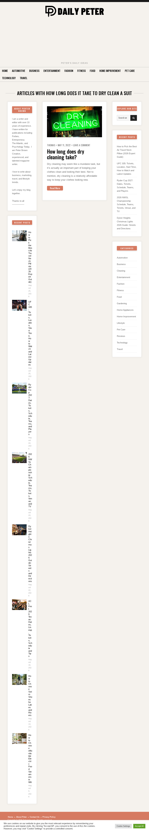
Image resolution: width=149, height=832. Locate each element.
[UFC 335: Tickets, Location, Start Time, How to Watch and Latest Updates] (19, 305)
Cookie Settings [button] (123, 826)
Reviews (121, 336)
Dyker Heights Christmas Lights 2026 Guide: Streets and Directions (30, 553)
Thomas (51, 145)
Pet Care (130, 71)
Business (34, 71)
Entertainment (52, 71)
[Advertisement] (74, 40)
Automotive (18, 71)
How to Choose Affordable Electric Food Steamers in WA (30, 758)
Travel (23, 78)
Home (5, 71)
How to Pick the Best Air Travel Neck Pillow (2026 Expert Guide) (30, 257)
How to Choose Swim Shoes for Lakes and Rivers (30, 695)
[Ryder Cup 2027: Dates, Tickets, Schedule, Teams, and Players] (19, 388)
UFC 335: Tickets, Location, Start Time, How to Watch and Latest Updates (30, 333)
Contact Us (34, 817)
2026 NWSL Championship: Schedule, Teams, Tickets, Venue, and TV (30, 480)
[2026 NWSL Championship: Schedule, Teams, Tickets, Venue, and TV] (19, 457)
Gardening (122, 303)
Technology (9, 78)
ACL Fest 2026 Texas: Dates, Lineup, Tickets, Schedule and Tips (30, 628)
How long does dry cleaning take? (65, 154)
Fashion (68, 71)
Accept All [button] (139, 826)
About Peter (21, 817)
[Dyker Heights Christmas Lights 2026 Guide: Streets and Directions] (19, 529)
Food (92, 71)
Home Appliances (125, 310)
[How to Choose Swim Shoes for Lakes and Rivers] (19, 679)
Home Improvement (110, 71)
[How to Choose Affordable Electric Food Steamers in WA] (19, 738)
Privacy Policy (48, 817)
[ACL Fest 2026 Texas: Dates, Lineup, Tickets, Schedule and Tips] (19, 604)
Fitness (81, 71)
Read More (55, 188)
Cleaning (121, 270)
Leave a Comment (81, 145)
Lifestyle (121, 323)
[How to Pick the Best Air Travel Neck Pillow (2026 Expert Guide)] (19, 235)
